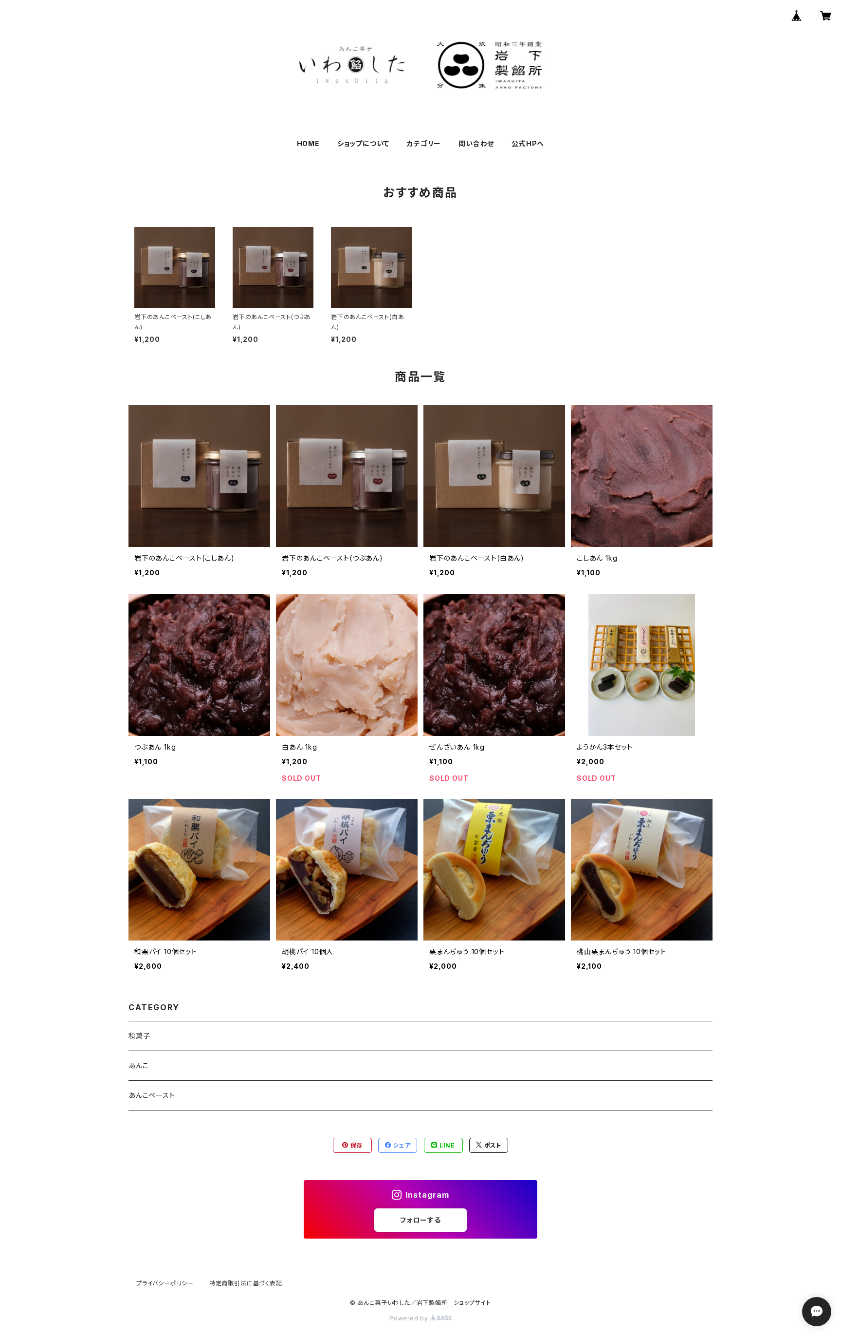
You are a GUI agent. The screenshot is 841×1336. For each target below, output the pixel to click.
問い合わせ (476, 143)
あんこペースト (151, 1095)
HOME (308, 143)
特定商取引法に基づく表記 (245, 1283)
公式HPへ (528, 143)
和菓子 (139, 1036)
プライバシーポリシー (165, 1283)
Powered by (409, 1318)
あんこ (138, 1065)
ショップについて (363, 143)
